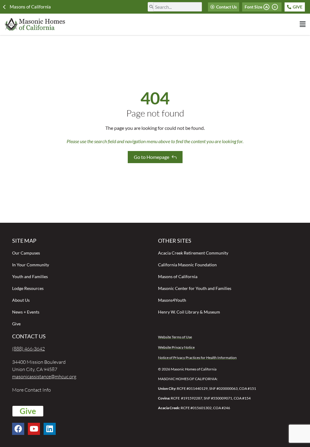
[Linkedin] (50, 429)
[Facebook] (18, 429)
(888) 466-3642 (28, 349)
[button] (197, 24)
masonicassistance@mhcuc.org (44, 376)
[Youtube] (34, 429)
